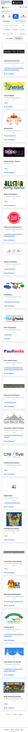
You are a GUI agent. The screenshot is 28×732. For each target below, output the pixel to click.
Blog (22, 729)
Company (6, 729)
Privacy (17, 729)
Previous (8, 714)
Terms (12, 729)
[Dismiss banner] (25, 2)
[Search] (23, 25)
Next (20, 714)
